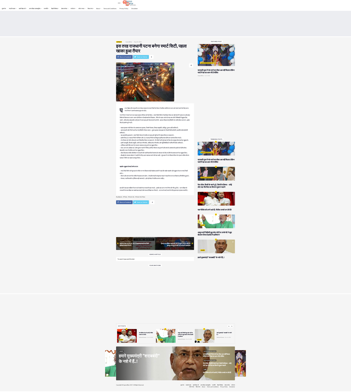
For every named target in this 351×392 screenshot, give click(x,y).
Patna (125, 197)
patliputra (119, 197)
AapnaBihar (129, 42)
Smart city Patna (140, 197)
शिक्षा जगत (90, 8)
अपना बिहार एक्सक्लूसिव (34, 8)
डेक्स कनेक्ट (64, 8)
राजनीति (46, 8)
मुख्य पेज (4, 8)
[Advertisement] (175, 23)
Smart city (131, 197)
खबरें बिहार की (22, 8)
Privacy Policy (123, 8)
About (98, 8)
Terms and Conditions (109, 8)
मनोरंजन (73, 8)
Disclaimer (134, 8)
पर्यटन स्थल (81, 8)
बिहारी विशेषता (54, 8)
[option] (136, 335)
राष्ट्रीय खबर (12, 8)
